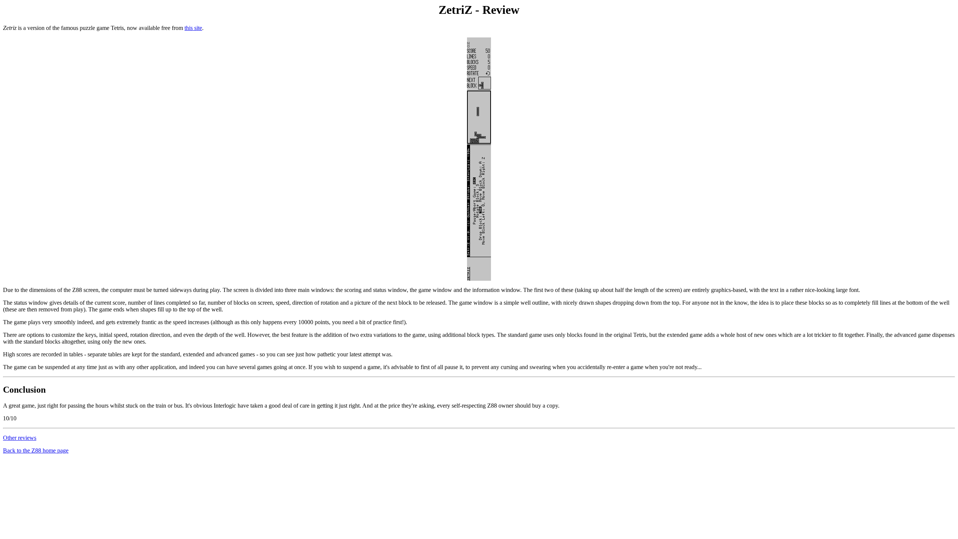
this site (193, 28)
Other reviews (19, 438)
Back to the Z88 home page (35, 450)
